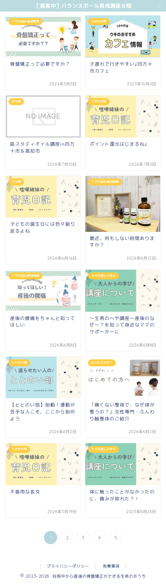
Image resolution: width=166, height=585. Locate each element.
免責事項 (111, 566)
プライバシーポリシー (68, 566)
